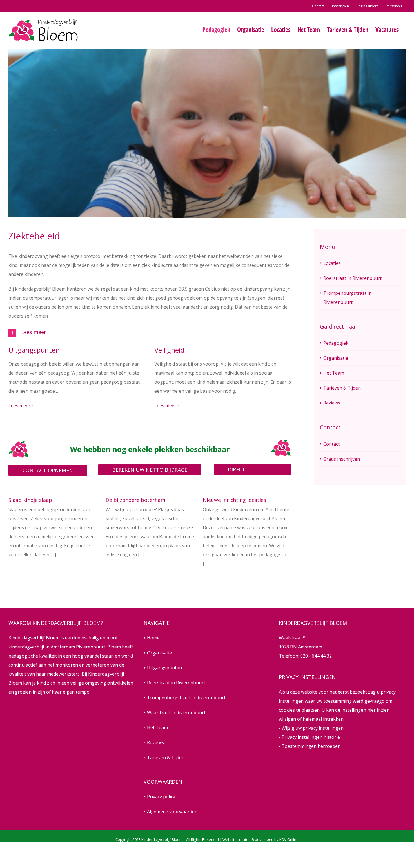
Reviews (331, 403)
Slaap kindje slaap (30, 499)
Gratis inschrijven (341, 459)
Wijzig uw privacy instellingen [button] (313, 728)
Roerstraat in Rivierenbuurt (352, 278)
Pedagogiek (335, 343)
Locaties (332, 263)
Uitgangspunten (164, 668)
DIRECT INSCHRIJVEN (243, 470)
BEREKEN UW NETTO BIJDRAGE (149, 469)
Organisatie (335, 358)
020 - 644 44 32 (316, 656)
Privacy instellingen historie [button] (311, 737)
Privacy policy (161, 796)
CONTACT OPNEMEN (48, 470)
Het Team (333, 373)
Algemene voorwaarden (172, 811)
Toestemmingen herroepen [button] (311, 746)
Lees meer (19, 406)
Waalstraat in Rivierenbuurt (176, 712)
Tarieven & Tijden (342, 388)
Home (153, 638)
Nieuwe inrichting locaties (234, 499)
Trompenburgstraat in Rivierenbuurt (186, 697)
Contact (331, 444)
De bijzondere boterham (135, 499)
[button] (150, 332)
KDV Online (289, 839)
